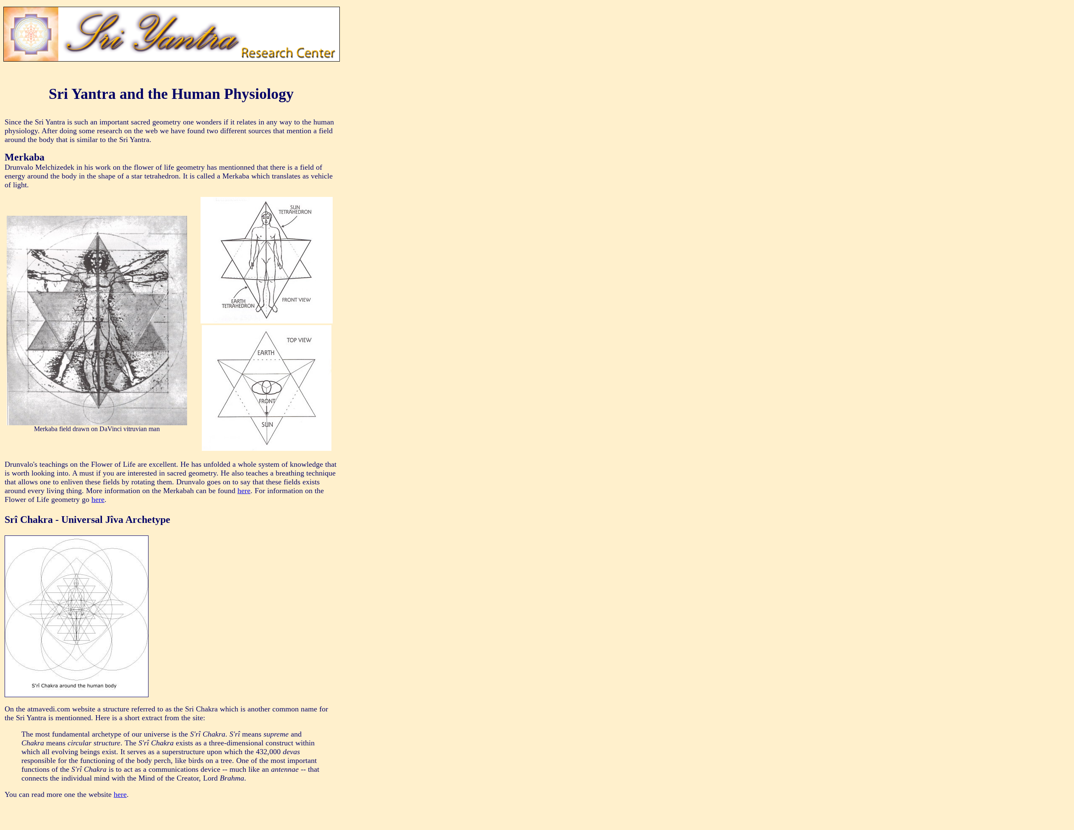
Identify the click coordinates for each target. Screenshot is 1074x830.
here (243, 490)
